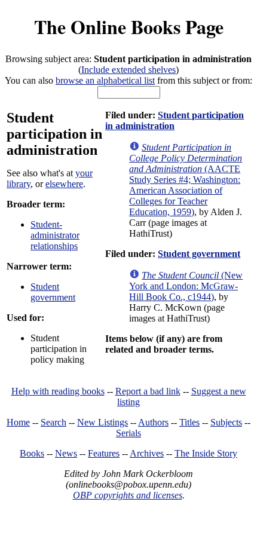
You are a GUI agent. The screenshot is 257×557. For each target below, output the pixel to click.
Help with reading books (58, 391)
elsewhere (64, 184)
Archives (147, 453)
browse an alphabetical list (105, 80)
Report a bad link (147, 391)
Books (32, 453)
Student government (52, 291)
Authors (153, 422)
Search (53, 422)
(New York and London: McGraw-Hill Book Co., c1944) (186, 286)
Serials (128, 433)
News (66, 453)
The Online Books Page (129, 27)
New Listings (102, 422)
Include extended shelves (128, 70)
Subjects (226, 422)
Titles (189, 422)
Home (18, 422)
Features (104, 453)
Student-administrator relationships (54, 235)
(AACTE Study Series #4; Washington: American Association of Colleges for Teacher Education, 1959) (185, 179)
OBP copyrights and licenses (127, 495)
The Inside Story (206, 453)
